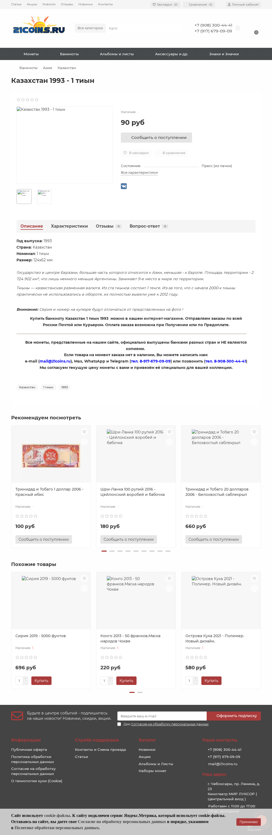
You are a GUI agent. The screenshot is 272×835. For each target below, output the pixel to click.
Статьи (16, 4)
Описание (31, 226)
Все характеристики (139, 172)
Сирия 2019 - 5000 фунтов (40, 635)
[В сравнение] (84, 442)
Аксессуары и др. (171, 54)
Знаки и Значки (224, 54)
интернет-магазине (163, 318)
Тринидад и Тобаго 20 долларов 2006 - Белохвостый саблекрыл (217, 492)
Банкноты (69, 54)
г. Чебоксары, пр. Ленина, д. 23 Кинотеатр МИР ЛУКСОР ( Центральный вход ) (234, 791)
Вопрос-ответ (148, 226)
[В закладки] (84, 432)
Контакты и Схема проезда (100, 749)
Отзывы (67, 4)
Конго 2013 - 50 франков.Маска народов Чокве (130, 638)
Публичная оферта (29, 749)
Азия (47, 68)
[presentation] (11, 485)
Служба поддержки (97, 740)
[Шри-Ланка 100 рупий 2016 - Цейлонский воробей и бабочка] (136, 456)
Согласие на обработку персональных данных (33, 771)
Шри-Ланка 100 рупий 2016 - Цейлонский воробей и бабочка (132, 492)
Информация (26, 740)
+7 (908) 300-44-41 (213, 25)
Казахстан (67, 68)
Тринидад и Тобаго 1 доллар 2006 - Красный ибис (49, 492)
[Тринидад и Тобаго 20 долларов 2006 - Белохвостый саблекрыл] (221, 456)
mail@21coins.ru (222, 764)
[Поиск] (177, 28)
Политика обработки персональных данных (32, 759)
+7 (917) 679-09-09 (213, 30)
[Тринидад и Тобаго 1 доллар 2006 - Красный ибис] (51, 456)
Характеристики (69, 226)
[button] (104, 551)
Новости (49, 4)
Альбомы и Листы (156, 764)
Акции (32, 4)
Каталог (147, 740)
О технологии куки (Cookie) (36, 781)
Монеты (31, 54)
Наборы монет (153, 771)
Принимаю (249, 822)
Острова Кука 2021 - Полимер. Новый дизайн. (214, 638)
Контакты (105, 4)
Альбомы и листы (117, 54)
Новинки (85, 4)
